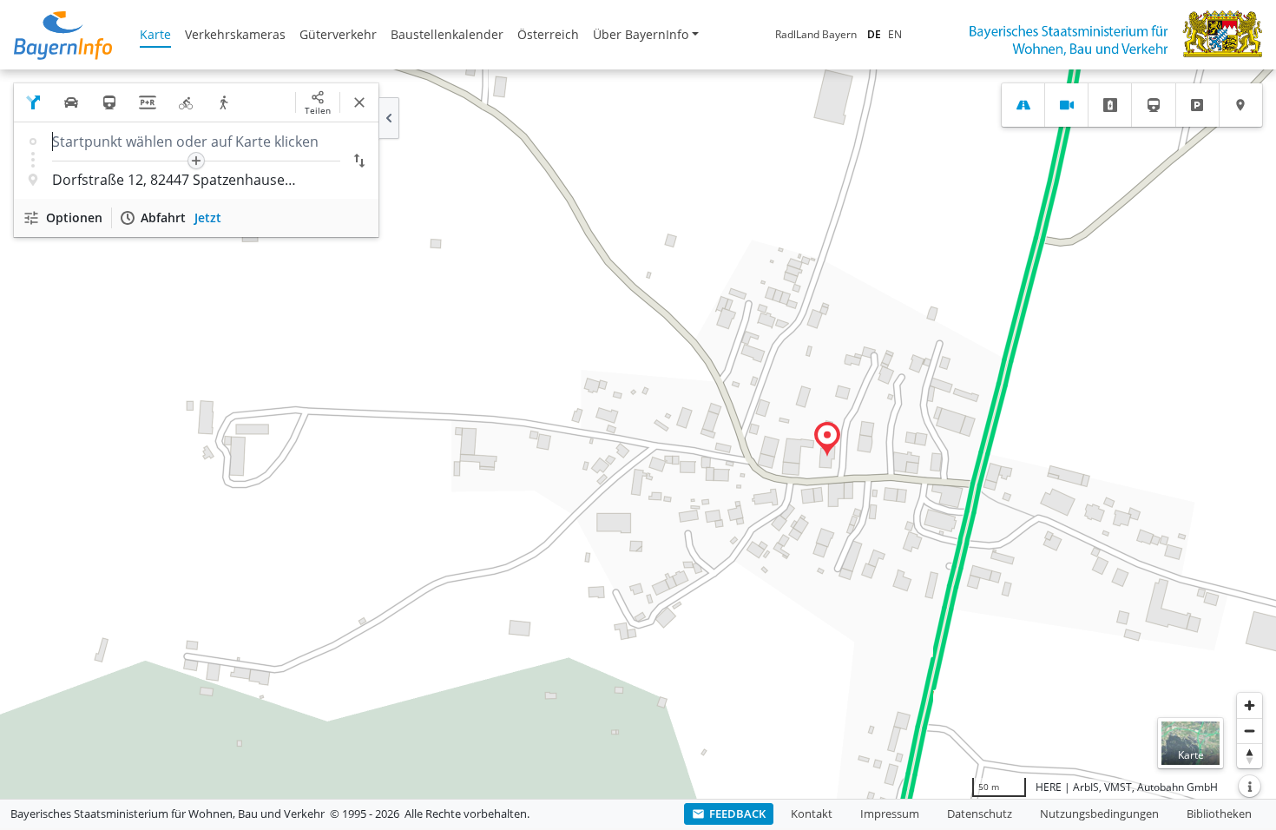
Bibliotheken (1219, 813)
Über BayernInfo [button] (640, 34)
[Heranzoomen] (1249, 705)
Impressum (889, 813)
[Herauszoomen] (1249, 730)
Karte (155, 34)
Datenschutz (979, 813)
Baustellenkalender (447, 34)
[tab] (1023, 105)
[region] (638, 434)
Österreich (548, 34)
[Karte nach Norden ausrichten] (1249, 755)
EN (895, 34)
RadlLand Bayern (816, 34)
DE (874, 34)
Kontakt (811, 813)
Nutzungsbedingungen (1099, 813)
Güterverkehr (338, 34)
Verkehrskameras (235, 34)
